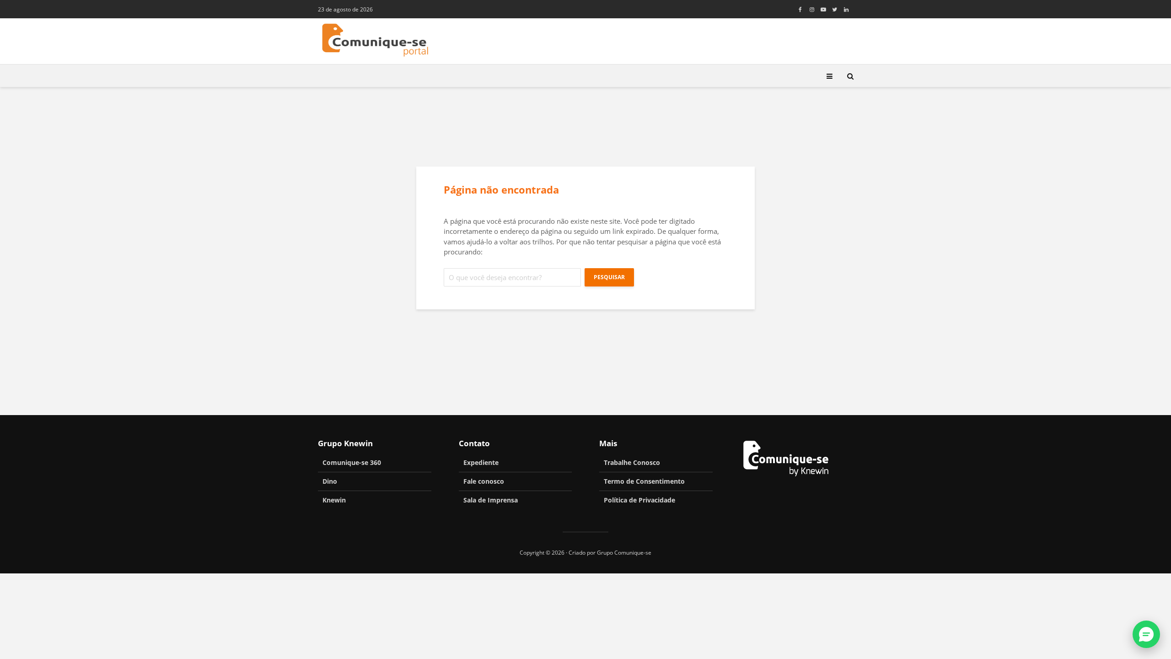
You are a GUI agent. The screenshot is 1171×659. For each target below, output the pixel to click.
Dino (329, 481)
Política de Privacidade (639, 500)
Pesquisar (609, 277)
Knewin (334, 500)
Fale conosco (483, 481)
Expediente (481, 462)
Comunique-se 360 (351, 462)
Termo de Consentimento (644, 481)
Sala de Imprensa (490, 500)
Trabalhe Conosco (632, 462)
